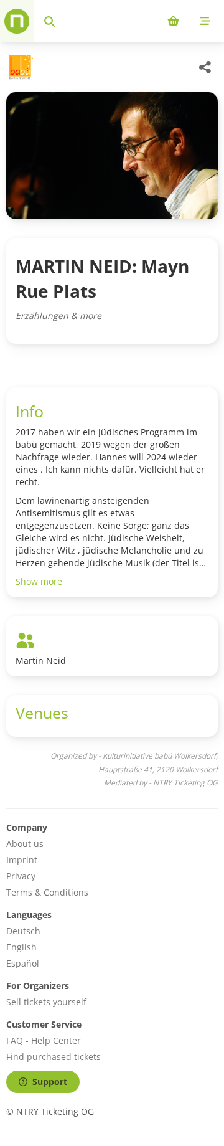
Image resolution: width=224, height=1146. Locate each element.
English (21, 947)
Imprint (21, 860)
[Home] (17, 21)
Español (22, 963)
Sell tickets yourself (46, 1002)
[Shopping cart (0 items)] (173, 21)
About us (25, 844)
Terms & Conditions (47, 892)
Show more (39, 581)
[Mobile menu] (205, 21)
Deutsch (23, 931)
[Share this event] (205, 67)
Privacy (20, 876)
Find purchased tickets (53, 1057)
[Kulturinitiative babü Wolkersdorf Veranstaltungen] (19, 67)
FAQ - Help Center (43, 1040)
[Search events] (49, 21)
